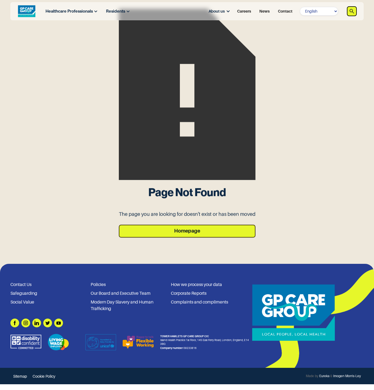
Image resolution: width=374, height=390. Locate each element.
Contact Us (20, 284)
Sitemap (20, 376)
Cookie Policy (44, 376)
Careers (244, 11)
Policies (98, 284)
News (264, 11)
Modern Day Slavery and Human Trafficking (122, 305)
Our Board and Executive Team (121, 293)
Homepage (187, 231)
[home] (26, 11)
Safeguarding (23, 293)
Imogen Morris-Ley (347, 376)
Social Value (22, 302)
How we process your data (196, 284)
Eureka (324, 376)
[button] (70, 11)
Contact (285, 11)
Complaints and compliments (199, 302)
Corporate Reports (188, 293)
